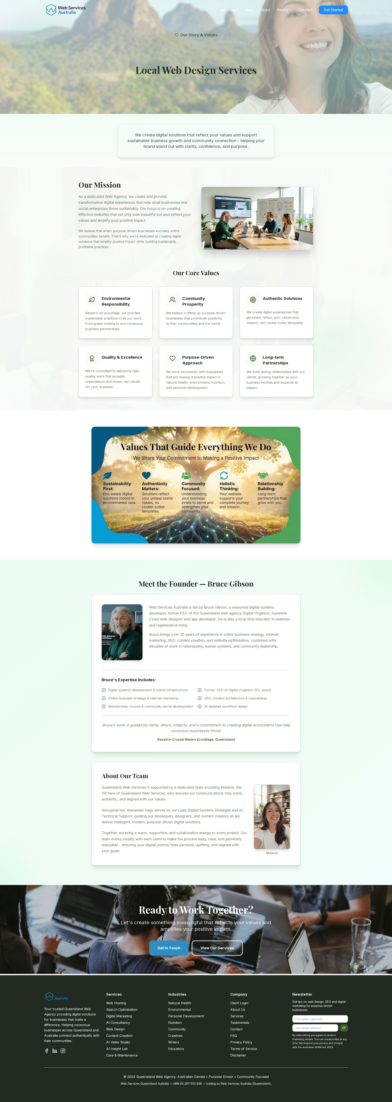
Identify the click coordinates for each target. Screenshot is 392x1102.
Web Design (115, 1029)
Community (177, 1029)
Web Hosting (116, 1003)
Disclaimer (238, 1055)
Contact (305, 10)
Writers (173, 1042)
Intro (249, 10)
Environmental (179, 1009)
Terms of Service (243, 1049)
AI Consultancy (118, 1023)
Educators (176, 1049)
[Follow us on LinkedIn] (54, 1050)
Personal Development (186, 1016)
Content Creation (119, 1036)
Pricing (282, 10)
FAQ (233, 1036)
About (265, 10)
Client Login (239, 1003)
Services (227, 10)
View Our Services (217, 948)
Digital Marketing (119, 1016)
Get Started (333, 10)
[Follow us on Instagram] (62, 1050)
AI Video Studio (118, 1042)
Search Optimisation (121, 1009)
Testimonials (239, 1023)
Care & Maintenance (122, 1055)
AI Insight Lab (117, 1049)
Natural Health (179, 1003)
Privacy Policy (241, 1042)
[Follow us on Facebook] (46, 1050)
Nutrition (175, 1023)
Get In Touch (168, 948)
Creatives (175, 1036)
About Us (237, 1009)
